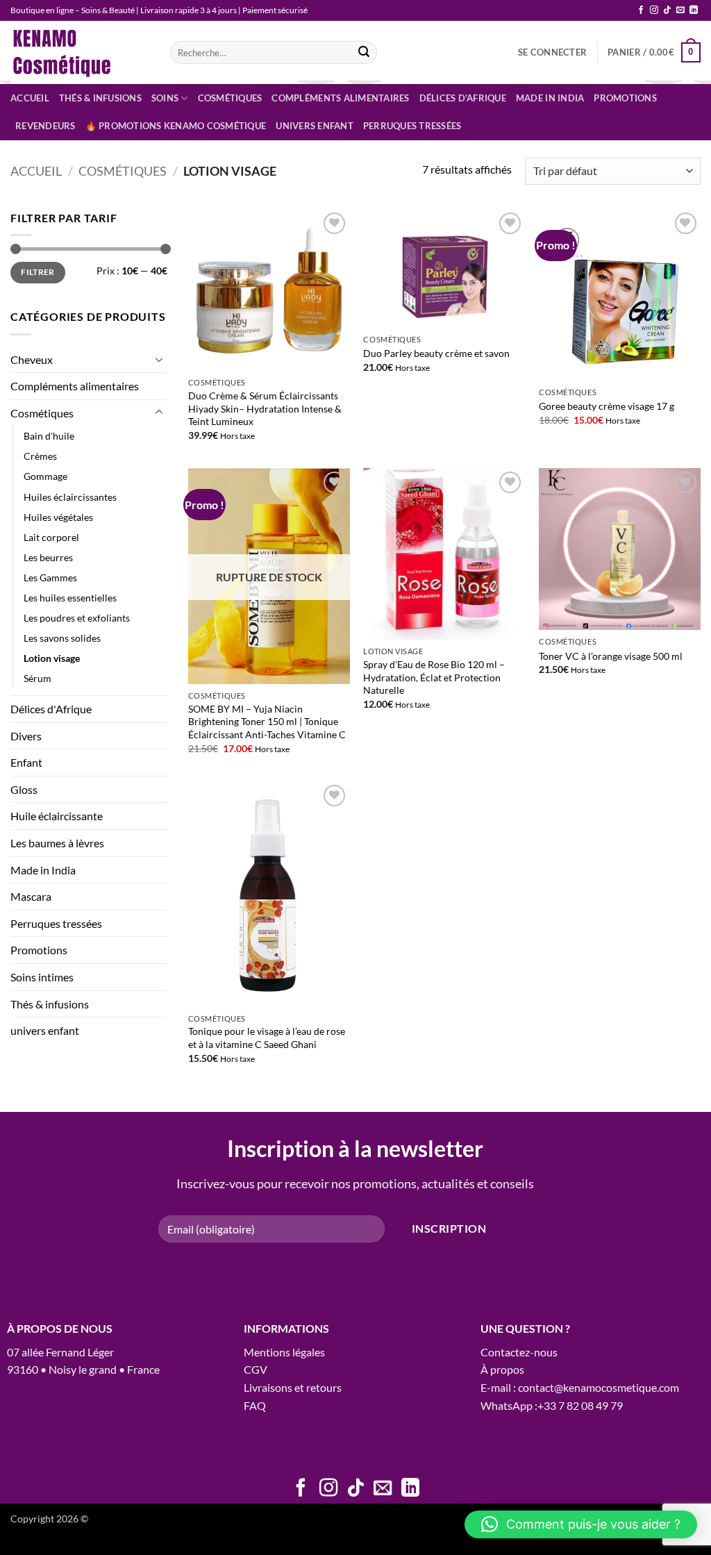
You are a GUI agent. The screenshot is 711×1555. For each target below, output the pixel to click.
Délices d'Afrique (51, 708)
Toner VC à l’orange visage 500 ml (611, 656)
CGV (255, 1369)
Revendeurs (45, 125)
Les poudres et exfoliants (77, 618)
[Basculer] (159, 359)
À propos (502, 1369)
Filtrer (38, 272)
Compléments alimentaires (340, 97)
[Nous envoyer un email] (680, 10)
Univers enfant (314, 125)
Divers (26, 735)
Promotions (625, 97)
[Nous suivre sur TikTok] (667, 10)
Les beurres (48, 557)
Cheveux (31, 359)
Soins (164, 97)
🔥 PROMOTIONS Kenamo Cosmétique (176, 125)
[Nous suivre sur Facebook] (641, 10)
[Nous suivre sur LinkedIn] (693, 10)
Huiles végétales (58, 517)
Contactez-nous (519, 1351)
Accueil (29, 97)
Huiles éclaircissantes (70, 497)
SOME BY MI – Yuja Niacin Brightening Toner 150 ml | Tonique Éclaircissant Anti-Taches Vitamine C (267, 721)
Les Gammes (50, 577)
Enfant (26, 762)
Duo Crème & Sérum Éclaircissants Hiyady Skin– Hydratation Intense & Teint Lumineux (265, 408)
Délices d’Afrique (462, 97)
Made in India (550, 97)
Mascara (30, 896)
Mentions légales (284, 1351)
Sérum (37, 678)
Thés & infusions (100, 97)
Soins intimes (42, 976)
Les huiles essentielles (70, 598)
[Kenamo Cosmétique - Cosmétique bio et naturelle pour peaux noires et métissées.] (79, 52)
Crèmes (40, 456)
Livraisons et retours (293, 1387)
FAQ (255, 1405)
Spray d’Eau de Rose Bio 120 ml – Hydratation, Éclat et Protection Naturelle (434, 677)
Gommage (45, 476)
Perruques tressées (412, 125)
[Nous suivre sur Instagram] (654, 10)
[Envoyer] (364, 53)
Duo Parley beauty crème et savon (436, 353)
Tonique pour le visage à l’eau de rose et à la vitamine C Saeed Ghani (266, 1037)
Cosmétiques (230, 97)
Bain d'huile (49, 436)
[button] (552, 52)
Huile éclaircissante (56, 815)
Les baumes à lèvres (57, 842)
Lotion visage (52, 658)
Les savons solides (62, 638)
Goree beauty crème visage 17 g (606, 406)
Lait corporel (51, 537)
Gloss (23, 789)
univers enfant (44, 1030)
